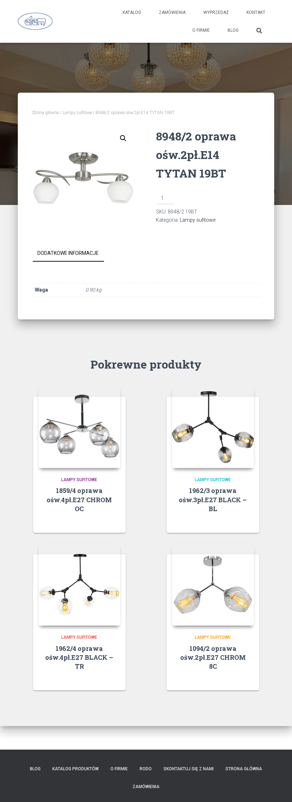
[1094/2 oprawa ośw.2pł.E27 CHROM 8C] (213, 585)
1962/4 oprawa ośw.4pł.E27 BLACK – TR (79, 657)
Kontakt (255, 12)
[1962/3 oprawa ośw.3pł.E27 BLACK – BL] (213, 427)
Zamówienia (172, 12)
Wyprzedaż (216, 12)
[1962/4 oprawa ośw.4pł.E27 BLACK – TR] (79, 585)
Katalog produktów (75, 768)
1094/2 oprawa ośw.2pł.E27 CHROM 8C (213, 657)
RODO (146, 768)
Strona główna (45, 112)
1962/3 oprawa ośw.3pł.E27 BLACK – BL (213, 499)
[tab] (73, 253)
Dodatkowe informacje (68, 253)
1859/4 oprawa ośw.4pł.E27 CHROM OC (79, 499)
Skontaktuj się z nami (188, 768)
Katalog (131, 12)
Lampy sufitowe (77, 112)
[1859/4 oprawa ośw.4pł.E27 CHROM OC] (79, 427)
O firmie (201, 30)
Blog (233, 30)
